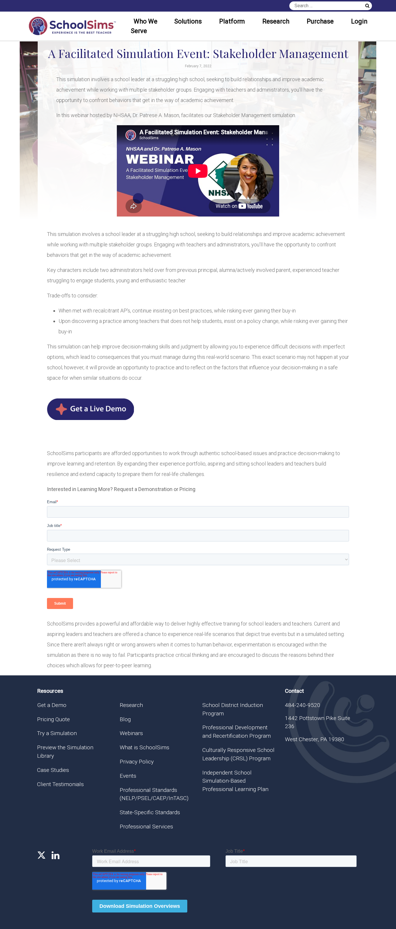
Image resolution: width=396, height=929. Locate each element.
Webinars (131, 733)
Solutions (188, 21)
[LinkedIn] (55, 855)
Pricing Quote (53, 719)
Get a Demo (51, 705)
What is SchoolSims (144, 747)
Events (128, 775)
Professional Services (146, 826)
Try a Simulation (57, 733)
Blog (125, 719)
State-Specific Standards (150, 812)
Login (359, 21)
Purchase (320, 21)
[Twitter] (41, 855)
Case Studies (53, 770)
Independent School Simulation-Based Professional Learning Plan (235, 781)
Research (275, 21)
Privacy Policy (137, 761)
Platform (232, 21)
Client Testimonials (60, 784)
